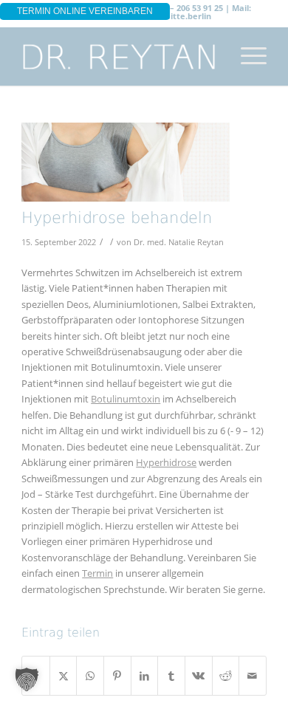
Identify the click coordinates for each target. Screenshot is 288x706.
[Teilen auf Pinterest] (117, 676)
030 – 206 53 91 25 (188, 7)
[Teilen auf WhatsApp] (90, 676)
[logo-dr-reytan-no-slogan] (119, 56)
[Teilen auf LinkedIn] (144, 676)
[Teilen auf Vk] (198, 676)
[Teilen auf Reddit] (226, 676)
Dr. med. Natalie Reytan (179, 242)
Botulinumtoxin (125, 398)
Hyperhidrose (166, 462)
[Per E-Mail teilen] (252, 676)
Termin (97, 573)
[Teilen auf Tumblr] (171, 676)
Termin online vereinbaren (85, 11)
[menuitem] (246, 56)
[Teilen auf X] (63, 676)
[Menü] (246, 56)
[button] (26, 679)
